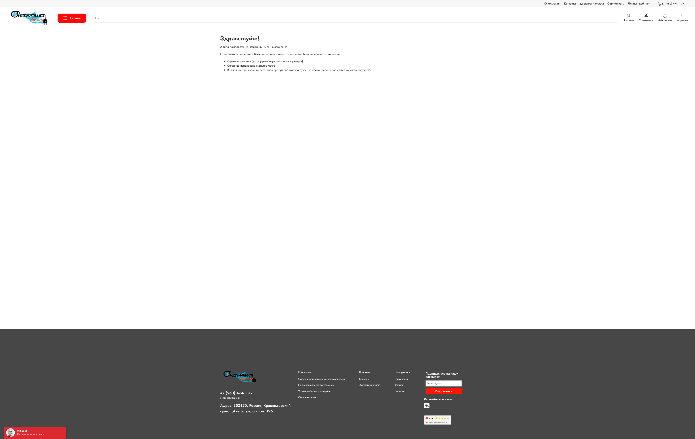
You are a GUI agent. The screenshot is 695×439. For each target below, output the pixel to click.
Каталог (75, 18)
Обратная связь (307, 397)
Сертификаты (615, 3)
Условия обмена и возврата (314, 391)
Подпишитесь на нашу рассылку (442, 375)
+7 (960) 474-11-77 (673, 3)
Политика (400, 391)
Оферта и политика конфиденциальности (321, 379)
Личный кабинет (639, 3)
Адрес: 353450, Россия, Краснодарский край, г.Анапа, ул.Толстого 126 (255, 408)
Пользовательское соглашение (316, 385)
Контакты (570, 3)
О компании (552, 3)
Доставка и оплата (592, 3)
